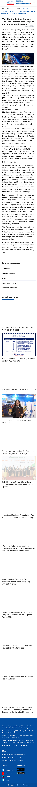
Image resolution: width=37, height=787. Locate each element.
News (4, 278)
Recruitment (21, 754)
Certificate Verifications (9, 760)
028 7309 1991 (24, 745)
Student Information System (10, 754)
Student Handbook (7, 757)
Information (6, 269)
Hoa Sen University (23, 785)
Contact (20, 760)
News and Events (13, 9)
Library (20, 757)
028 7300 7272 (13, 745)
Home (3, 9)
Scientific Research (9, 288)
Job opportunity (8, 273)
